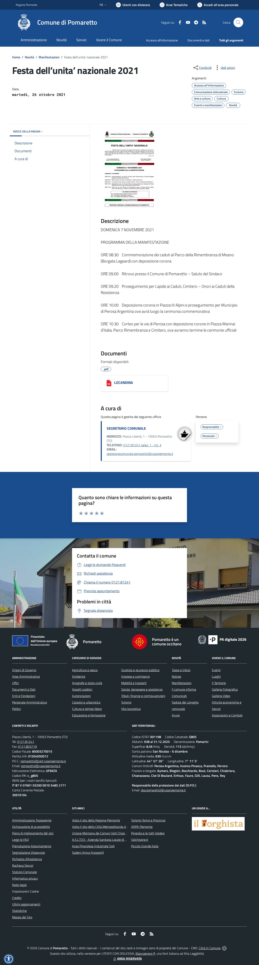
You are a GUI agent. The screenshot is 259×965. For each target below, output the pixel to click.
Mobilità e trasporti (133, 682)
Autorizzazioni (81, 695)
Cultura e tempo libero (87, 708)
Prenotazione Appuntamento (31, 846)
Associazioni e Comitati (227, 715)
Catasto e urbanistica (86, 702)
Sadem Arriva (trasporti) (88, 852)
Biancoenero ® (145, 953)
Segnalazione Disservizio (28, 852)
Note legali (19, 884)
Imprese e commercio (135, 676)
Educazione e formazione (88, 715)
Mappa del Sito (22, 917)
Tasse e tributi (181, 670)
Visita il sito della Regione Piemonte (96, 820)
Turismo (126, 702)
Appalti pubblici (82, 689)
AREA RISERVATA (129, 958)
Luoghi (216, 676)
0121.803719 (27, 746)
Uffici (15, 682)
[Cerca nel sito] (238, 22)
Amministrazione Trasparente (31, 820)
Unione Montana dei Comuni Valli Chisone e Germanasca (110, 833)
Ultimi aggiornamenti (26, 904)
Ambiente (78, 676)
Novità (29, 57)
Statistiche (19, 910)
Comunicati (179, 695)
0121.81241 (25, 741)
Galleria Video (221, 695)
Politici (16, 708)
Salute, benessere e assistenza (141, 689)
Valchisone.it (139, 839)
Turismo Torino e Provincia (148, 820)
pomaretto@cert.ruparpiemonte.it (43, 761)
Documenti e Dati (23, 689)
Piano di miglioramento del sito (32, 833)
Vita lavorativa (131, 708)
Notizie (176, 676)
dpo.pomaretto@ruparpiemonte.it (163, 790)
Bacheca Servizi (22, 865)
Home (16, 57)
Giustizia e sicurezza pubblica (140, 670)
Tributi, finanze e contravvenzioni (143, 695)
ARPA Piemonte (142, 826)
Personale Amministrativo (29, 702)
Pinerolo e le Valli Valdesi (148, 833)
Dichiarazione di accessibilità (31, 826)
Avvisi (176, 715)
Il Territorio (219, 682)
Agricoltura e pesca (85, 670)
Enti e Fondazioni (23, 695)
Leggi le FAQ (20, 839)
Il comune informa (184, 689)
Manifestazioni (49, 57)
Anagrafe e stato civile (87, 682)
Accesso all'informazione (162, 40)
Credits (16, 897)
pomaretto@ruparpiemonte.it (41, 765)
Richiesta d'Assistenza (27, 859)
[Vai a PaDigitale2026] (222, 639)
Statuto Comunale (24, 871)
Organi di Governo (24, 670)
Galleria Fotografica (225, 689)
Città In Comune (210, 948)
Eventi (216, 670)
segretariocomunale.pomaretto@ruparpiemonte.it (140, 453)
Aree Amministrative (26, 676)
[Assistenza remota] (224, 948)
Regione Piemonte (26, 5)
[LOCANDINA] (109, 383)
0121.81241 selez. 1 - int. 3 (142, 445)
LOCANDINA (123, 382)
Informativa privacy (25, 878)
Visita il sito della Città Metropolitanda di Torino (103, 826)
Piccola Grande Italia (144, 846)
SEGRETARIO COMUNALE (126, 428)
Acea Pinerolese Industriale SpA (93, 846)
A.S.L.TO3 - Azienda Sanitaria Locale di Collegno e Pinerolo (111, 839)
